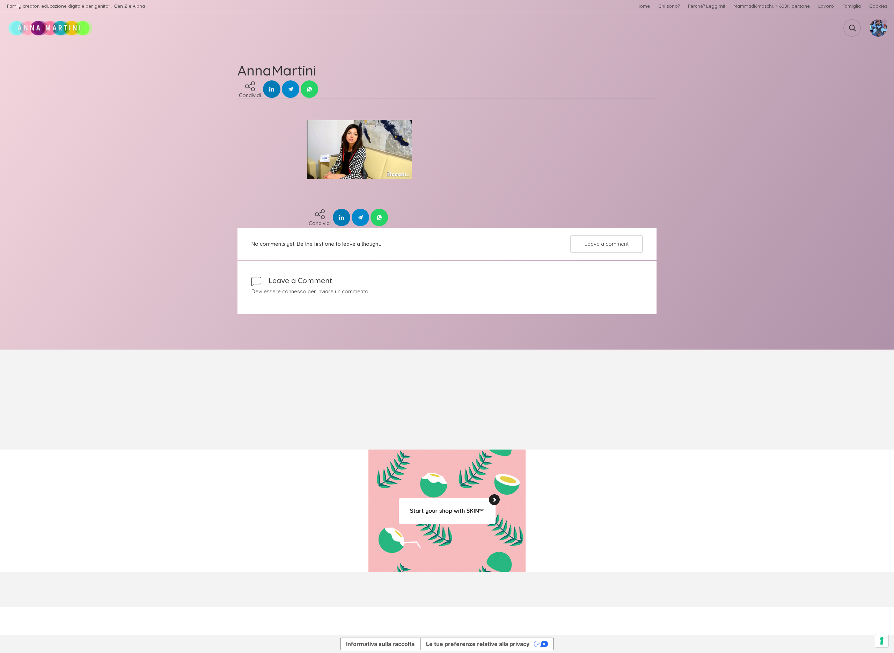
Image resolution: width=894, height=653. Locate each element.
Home (643, 6)
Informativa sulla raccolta (380, 643)
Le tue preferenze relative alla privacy (477, 643)
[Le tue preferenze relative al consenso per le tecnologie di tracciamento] (881, 640)
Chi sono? (669, 6)
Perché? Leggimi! (706, 6)
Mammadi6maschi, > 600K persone (771, 6)
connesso (294, 291)
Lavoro (826, 6)
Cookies (878, 6)
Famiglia (851, 6)
